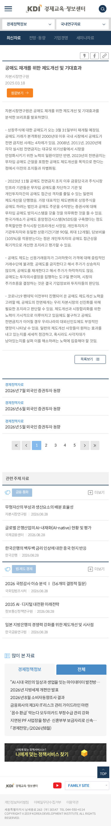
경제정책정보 (16, 24)
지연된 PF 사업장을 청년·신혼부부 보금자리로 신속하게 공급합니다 (55, 720)
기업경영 (61, 38)
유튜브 (57, 785)
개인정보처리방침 (17, 802)
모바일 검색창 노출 (102, 9)
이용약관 (72, 802)
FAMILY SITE (78, 785)
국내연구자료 (71, 24)
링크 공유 (104, 55)
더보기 (99, 492)
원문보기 (17, 93)
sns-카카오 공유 (84, 55)
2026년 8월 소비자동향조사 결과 (37, 697)
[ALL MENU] (8, 9)
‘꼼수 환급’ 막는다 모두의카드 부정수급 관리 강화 (49, 712)
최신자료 (14, 38)
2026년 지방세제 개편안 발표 (34, 690)
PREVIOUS (26, 445)
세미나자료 (85, 38)
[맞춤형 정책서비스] (56, 752)
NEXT (84, 445)
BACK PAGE (16, 445)
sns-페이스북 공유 (94, 55)
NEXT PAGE (95, 445)
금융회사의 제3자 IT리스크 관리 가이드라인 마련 (49, 705)
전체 (81, 669)
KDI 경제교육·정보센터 (55, 9)
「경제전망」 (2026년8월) (30, 728)
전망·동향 (37, 38)
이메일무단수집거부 (47, 802)
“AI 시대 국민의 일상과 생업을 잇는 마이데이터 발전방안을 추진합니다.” (55, 682)
